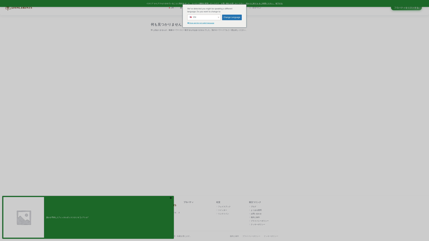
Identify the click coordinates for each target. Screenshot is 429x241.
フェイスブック (224, 206)
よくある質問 (256, 210)
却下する (279, 3)
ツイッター (222, 210)
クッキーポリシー (258, 224)
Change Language (232, 17)
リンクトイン (223, 214)
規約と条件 (255, 217)
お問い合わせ (256, 214)
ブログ (253, 206)
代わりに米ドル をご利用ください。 (260, 3)
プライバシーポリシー (260, 221)
